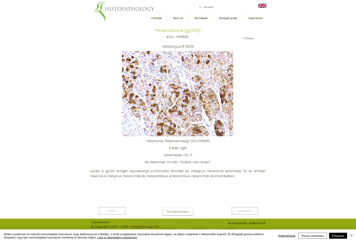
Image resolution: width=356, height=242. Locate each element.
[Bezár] (351, 235)
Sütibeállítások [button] (286, 236)
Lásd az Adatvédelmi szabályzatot (117, 237)
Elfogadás (338, 236)
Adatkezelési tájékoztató (247, 223)
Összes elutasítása (312, 236)
